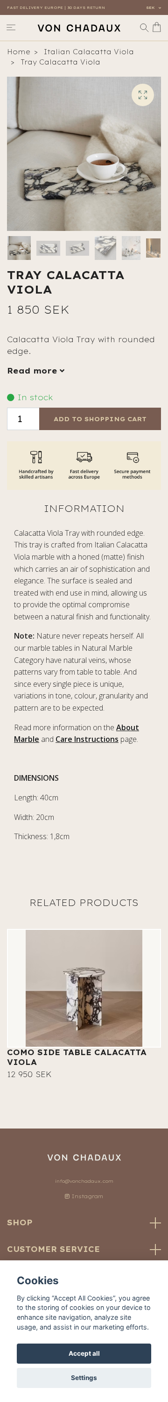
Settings (84, 1377)
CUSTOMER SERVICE (53, 1249)
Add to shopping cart (100, 419)
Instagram (86, 1196)
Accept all (84, 1353)
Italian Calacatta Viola (89, 52)
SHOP (20, 1222)
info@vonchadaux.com (84, 1181)
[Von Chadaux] (79, 28)
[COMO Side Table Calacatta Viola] (84, 988)
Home (18, 52)
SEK (151, 7)
